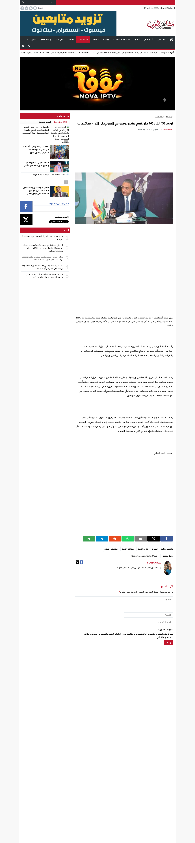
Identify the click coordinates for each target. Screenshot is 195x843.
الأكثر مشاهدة (60, 122)
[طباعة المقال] (88, 538)
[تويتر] (77, 562)
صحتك (71, 39)
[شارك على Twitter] (153, 538)
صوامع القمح (128, 549)
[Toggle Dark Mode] (29, 46)
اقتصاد (95, 39)
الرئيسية (171, 39)
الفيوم (155, 549)
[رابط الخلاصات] (30, 8)
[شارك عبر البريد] (140, 538)
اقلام (137, 39)
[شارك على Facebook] (166, 538)
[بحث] (23, 2)
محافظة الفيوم (111, 549)
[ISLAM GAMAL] (168, 568)
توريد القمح (143, 549)
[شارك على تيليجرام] (101, 538)
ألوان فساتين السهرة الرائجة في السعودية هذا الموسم (141, 52)
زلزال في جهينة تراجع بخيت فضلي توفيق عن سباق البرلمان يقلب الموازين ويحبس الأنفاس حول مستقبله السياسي (43, 248)
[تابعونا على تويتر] (26, 8)
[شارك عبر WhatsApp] (127, 538)
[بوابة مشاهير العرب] (145, 23)
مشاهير (161, 39)
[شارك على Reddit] (114, 538)
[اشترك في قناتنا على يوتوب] (35, 8)
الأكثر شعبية (45, 122)
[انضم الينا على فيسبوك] (22, 8)
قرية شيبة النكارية (41, 175)
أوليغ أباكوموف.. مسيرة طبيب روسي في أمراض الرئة (32, 52)
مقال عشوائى (23, 46)
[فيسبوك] (81, 562)
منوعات (59, 39)
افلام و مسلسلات (121, 39)
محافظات (83, 39)
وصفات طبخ (45, 39)
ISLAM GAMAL (166, 129)
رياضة (106, 39)
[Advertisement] (124, 152)
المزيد (33, 39)
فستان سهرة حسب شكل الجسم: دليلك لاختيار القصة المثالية (86, 52)
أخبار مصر (148, 39)
